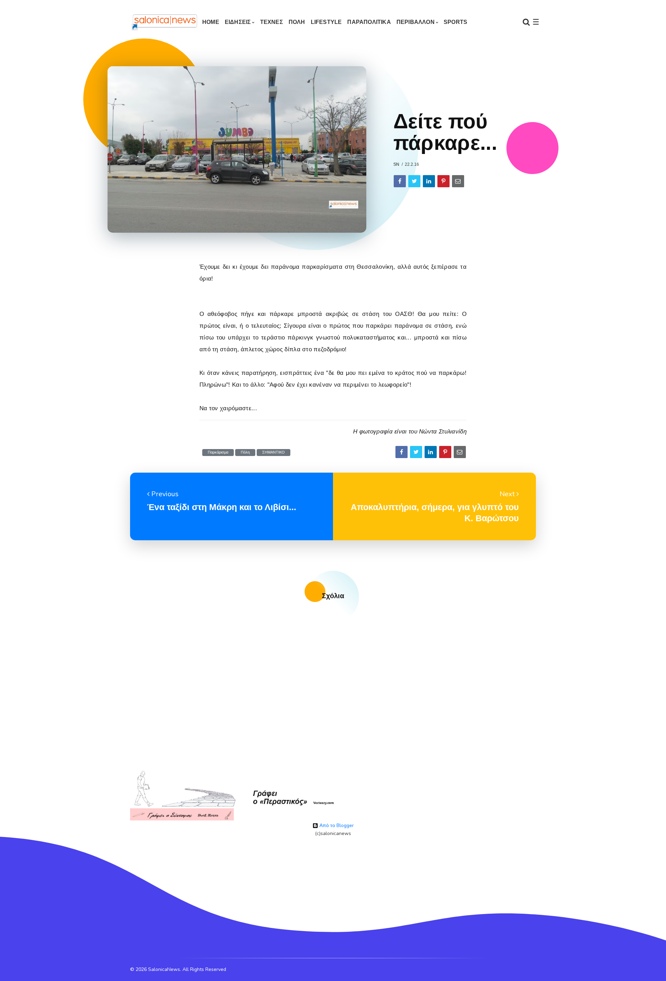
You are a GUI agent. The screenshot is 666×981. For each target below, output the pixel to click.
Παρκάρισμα (218, 452)
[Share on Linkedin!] (429, 181)
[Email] (458, 181)
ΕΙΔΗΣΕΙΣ (238, 22)
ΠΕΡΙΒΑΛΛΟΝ (415, 22)
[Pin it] (443, 181)
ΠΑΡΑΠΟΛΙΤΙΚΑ (369, 22)
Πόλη (245, 452)
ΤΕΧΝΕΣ (271, 22)
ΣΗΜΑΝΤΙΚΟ (273, 452)
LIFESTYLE (326, 22)
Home (210, 22)
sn (396, 164)
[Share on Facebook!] (400, 181)
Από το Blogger (336, 825)
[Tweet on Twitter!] (414, 181)
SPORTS (455, 22)
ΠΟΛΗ (297, 22)
